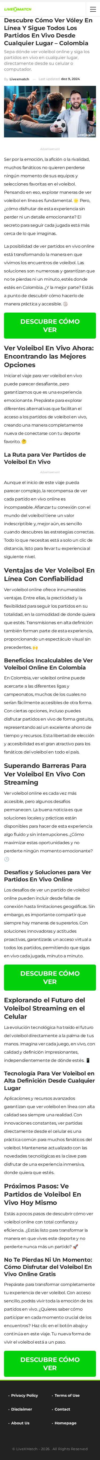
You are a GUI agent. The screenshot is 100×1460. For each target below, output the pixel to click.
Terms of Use (67, 1395)
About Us (20, 1423)
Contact (62, 1409)
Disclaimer (21, 1409)
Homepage (66, 1423)
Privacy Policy (24, 1395)
